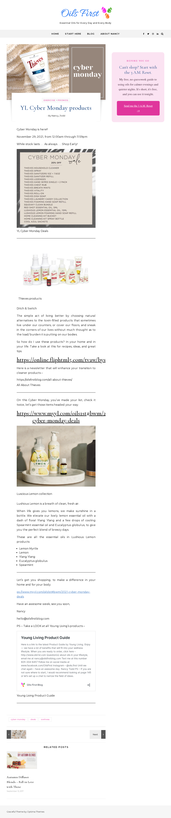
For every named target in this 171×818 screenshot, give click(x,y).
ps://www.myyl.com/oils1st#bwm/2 (40, 592)
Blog (91, 33)
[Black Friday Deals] (98, 734)
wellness (45, 719)
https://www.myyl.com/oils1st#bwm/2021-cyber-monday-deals (66, 417)
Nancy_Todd (58, 115)
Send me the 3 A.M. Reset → (138, 108)
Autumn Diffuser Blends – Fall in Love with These (20, 782)
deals (33, 719)
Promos (63, 100)
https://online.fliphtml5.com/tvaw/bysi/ (63, 359)
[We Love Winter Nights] (14, 734)
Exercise (49, 100)
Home (55, 33)
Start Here (73, 33)
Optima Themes (35, 811)
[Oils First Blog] (85, 13)
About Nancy (110, 33)
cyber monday (18, 719)
